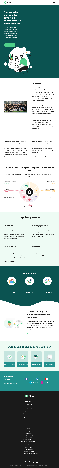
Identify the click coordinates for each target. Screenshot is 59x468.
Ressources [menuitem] (29, 428)
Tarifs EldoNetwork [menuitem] (29, 425)
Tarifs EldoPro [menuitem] (29, 423)
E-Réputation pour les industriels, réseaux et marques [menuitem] (29, 413)
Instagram (46, 382)
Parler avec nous (33, 334)
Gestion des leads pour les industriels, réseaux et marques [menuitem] (30, 417)
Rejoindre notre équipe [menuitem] (29, 451)
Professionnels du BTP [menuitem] (29, 419)
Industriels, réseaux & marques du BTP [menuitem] (29, 421)
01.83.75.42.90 (29, 404)
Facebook (30, 379)
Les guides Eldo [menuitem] (29, 435)
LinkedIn (41, 379)
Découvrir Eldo (9, 44)
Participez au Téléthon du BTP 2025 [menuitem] (29, 441)
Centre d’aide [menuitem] (29, 437)
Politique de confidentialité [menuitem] (30, 465)
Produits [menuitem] (29, 408)
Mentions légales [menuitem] (14, 465)
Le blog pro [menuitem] (29, 431)
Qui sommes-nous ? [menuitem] (29, 447)
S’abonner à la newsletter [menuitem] (29, 439)
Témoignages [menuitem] (29, 433)
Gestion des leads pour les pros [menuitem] (29, 415)
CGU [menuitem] (21, 465)
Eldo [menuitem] (29, 444)
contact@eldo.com (29, 401)
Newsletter (35, 382)
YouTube (51, 379)
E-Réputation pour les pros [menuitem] (29, 411)
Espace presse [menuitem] (29, 449)
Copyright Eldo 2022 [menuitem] (44, 465)
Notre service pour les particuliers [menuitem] (29, 453)
